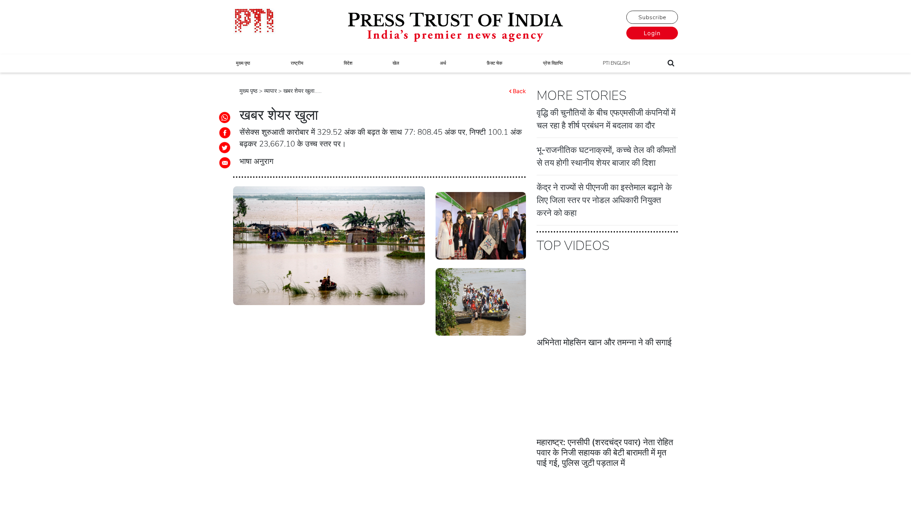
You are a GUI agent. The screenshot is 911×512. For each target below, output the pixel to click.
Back (519, 91)
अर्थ (443, 63)
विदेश (348, 63)
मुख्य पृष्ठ (243, 63)
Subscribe (652, 17)
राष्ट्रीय (297, 63)
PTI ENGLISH (616, 63)
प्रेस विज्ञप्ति (553, 63)
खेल (396, 63)
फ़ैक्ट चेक (494, 63)
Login (652, 33)
